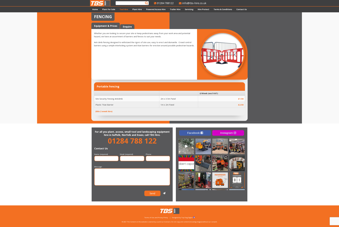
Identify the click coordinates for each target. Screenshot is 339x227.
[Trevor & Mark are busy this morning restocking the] (237, 146)
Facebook (194, 132)
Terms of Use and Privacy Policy (156, 218)
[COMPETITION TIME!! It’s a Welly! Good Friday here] (220, 163)
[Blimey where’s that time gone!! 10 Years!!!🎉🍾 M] (220, 146)
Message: (98, 167)
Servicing (189, 9)
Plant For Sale (108, 9)
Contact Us (241, 9)
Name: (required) (101, 154)
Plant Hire (137, 9)
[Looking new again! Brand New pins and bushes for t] (203, 163)
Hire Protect (203, 9)
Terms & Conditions (223, 9)
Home (95, 9)
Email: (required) (126, 154)
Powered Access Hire (156, 9)
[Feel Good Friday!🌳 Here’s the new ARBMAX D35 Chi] (186, 146)
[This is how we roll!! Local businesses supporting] (237, 163)
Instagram (227, 132)
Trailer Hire (175, 9)
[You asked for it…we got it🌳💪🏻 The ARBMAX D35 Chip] (203, 146)
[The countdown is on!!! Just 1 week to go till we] (237, 180)
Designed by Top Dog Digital (182, 218)
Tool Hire (124, 9)
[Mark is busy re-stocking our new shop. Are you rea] (186, 180)
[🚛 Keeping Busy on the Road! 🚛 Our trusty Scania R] (203, 180)
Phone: (148, 154)
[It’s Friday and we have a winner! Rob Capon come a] (186, 163)
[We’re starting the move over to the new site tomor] (220, 180)
